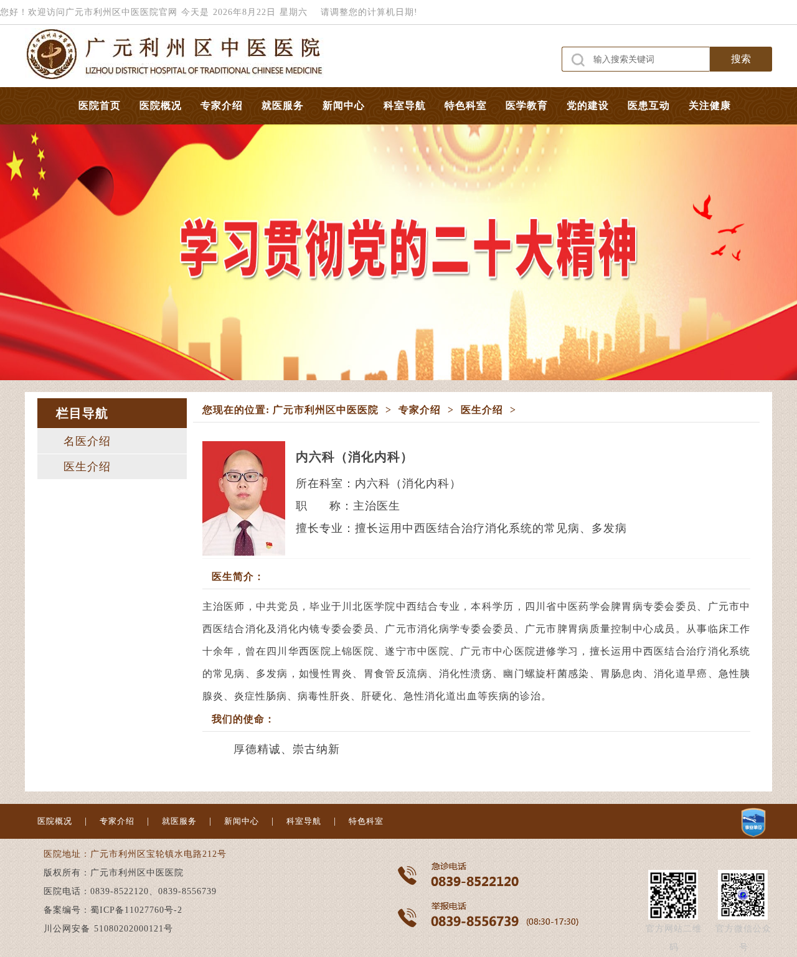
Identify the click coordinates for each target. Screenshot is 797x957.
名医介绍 (87, 441)
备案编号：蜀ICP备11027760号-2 (113, 910)
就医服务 (283, 105)
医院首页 (99, 105)
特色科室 (466, 105)
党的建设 (588, 105)
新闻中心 (344, 105)
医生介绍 (87, 466)
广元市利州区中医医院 (326, 409)
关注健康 (710, 105)
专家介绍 (221, 105)
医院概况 (160, 105)
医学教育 (527, 105)
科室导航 (405, 105)
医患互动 (649, 105)
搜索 (741, 59)
